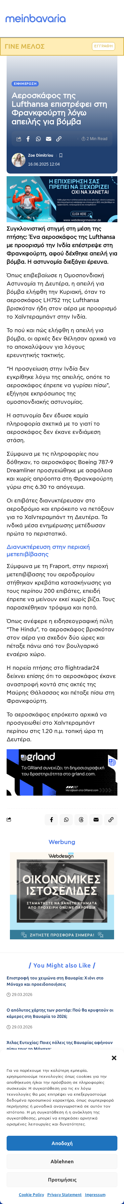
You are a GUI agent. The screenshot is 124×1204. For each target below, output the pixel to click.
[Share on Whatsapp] (38, 138)
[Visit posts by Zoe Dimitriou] (18, 160)
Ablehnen (62, 1162)
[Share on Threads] (81, 819)
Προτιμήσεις (62, 1180)
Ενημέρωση (25, 84)
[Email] (48, 138)
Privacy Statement (64, 1194)
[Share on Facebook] (28, 138)
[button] (114, 1058)
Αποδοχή (62, 1143)
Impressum (95, 1194)
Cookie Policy (31, 1194)
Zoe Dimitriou (40, 155)
